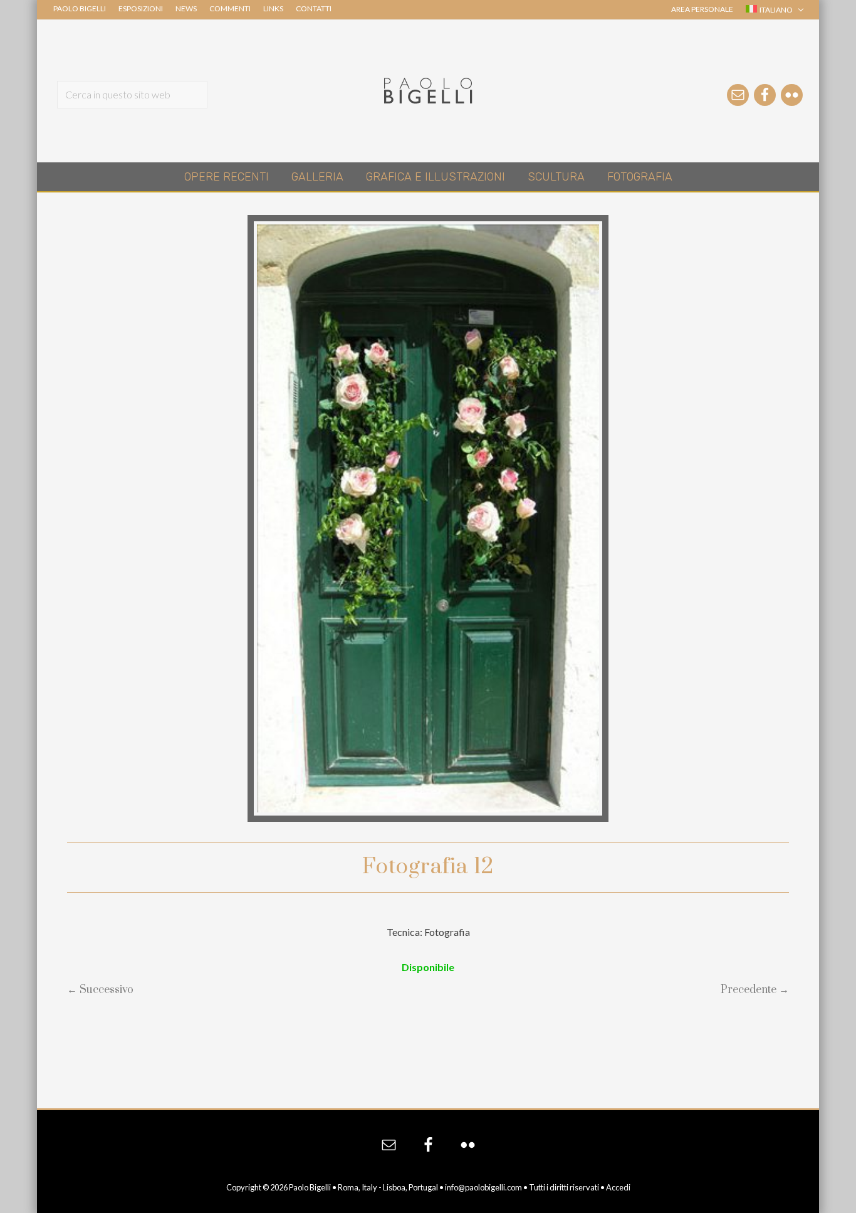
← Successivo (100, 990)
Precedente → (755, 990)
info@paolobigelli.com (483, 1187)
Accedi (618, 1187)
